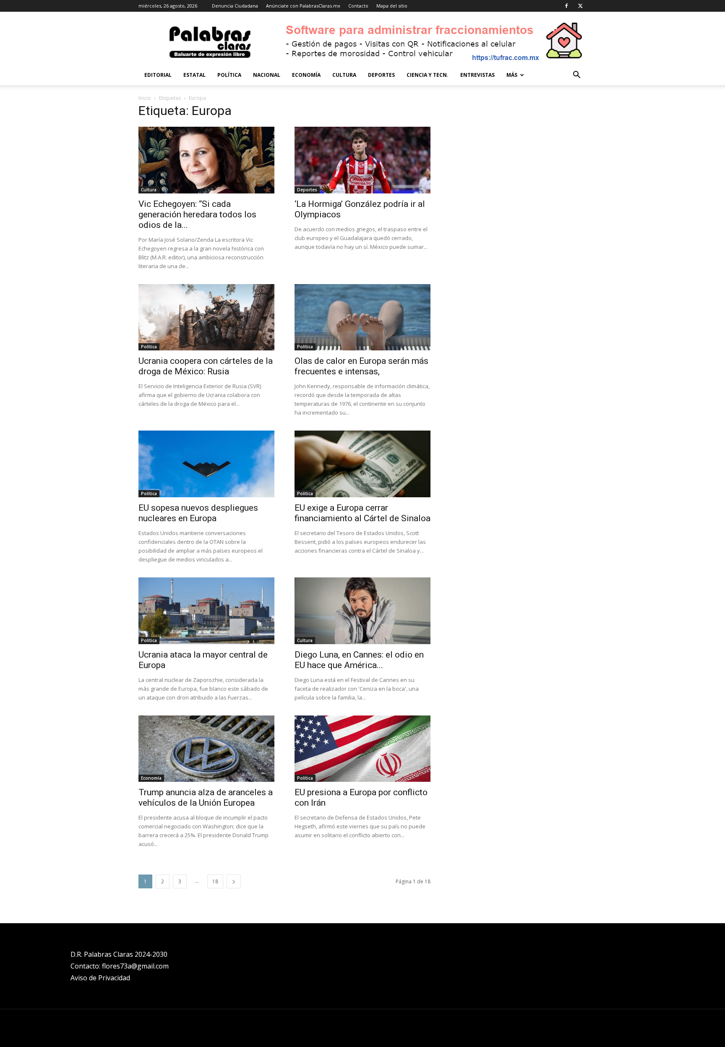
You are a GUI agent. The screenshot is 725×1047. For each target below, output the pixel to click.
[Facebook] (566, 6)
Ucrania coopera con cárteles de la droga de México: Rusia (205, 366)
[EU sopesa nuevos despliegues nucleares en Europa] (206, 464)
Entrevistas (477, 74)
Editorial (158, 74)
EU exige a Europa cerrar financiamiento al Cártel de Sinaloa (362, 513)
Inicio (144, 98)
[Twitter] (580, 6)
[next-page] (234, 881)
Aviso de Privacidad (100, 977)
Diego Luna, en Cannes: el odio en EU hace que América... (359, 660)
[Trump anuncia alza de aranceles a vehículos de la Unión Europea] (206, 748)
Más (511, 74)
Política (229, 74)
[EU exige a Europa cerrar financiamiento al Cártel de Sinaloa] (362, 464)
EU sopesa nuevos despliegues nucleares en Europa (198, 513)
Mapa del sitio (391, 6)
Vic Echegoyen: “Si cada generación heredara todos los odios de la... (197, 214)
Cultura (344, 74)
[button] (576, 76)
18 (215, 881)
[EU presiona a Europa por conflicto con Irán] (362, 748)
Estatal (194, 74)
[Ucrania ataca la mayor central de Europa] (206, 610)
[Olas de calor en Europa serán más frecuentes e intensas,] (362, 317)
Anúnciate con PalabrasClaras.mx (303, 6)
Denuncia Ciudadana (235, 6)
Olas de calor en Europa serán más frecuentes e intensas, (361, 366)
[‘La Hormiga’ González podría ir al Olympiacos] (362, 160)
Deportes (381, 74)
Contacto (358, 6)
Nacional (266, 74)
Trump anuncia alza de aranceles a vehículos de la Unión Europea (205, 797)
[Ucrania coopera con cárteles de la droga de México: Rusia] (206, 317)
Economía (306, 74)
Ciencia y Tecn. (428, 74)
